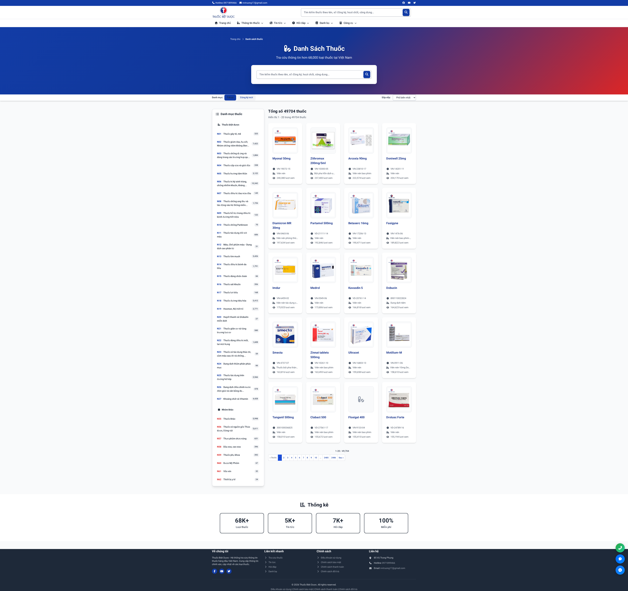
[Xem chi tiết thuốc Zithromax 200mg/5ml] (323, 140)
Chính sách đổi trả (330, 571)
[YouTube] (409, 3)
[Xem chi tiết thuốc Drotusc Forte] (399, 399)
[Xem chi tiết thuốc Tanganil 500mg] (285, 399)
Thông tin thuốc (250, 23)
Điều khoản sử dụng (331, 557)
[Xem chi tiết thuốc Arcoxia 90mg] (361, 140)
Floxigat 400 (356, 417)
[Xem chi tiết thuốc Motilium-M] (399, 335)
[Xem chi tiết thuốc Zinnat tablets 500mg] (323, 335)
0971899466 (388, 563)
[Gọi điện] (620, 547)
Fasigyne (392, 223)
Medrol (315, 288)
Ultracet (353, 352)
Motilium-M (394, 352)
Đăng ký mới (246, 97)
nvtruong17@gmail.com (392, 568)
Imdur (276, 288)
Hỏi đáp (301, 23)
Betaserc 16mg (358, 223)
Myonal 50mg (281, 158)
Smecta (277, 352)
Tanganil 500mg (283, 417)
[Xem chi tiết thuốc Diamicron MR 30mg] (285, 205)
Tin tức (278, 23)
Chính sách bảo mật (331, 562)
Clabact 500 (318, 417)
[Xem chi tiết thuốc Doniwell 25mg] (399, 140)
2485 (326, 458)
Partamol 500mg (321, 223)
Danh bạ (325, 23)
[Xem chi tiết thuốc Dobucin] (399, 270)
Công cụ (349, 23)
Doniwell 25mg (396, 158)
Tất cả (230, 97)
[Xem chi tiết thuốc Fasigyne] (399, 205)
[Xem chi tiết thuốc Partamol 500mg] (323, 205)
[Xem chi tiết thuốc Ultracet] (361, 335)
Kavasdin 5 (355, 288)
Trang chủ (225, 23)
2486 (333, 458)
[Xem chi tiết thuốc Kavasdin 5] (361, 270)
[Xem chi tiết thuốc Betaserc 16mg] (361, 205)
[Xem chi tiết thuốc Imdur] (285, 270)
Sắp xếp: (386, 97)
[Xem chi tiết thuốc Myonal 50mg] (285, 140)
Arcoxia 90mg (357, 158)
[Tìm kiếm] (406, 12)
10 (316, 458)
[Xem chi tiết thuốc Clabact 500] (323, 399)
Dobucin (391, 288)
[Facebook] (403, 3)
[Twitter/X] (414, 3)
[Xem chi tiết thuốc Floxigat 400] (361, 399)
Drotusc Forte (395, 417)
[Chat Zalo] (620, 559)
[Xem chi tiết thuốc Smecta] (285, 335)
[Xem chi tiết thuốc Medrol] (323, 270)
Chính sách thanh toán (332, 567)
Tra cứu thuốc (276, 557)
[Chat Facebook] (620, 570)
